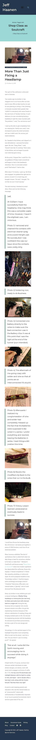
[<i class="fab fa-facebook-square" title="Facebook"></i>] (17, 725)
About (6, 722)
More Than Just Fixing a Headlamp (17, 75)
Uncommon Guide (16, 722)
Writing (25, 722)
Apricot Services (10, 732)
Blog (6, 725)
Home (10, 33)
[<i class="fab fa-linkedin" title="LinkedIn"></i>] (20, 725)
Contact (12, 725)
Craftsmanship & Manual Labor (16, 67)
